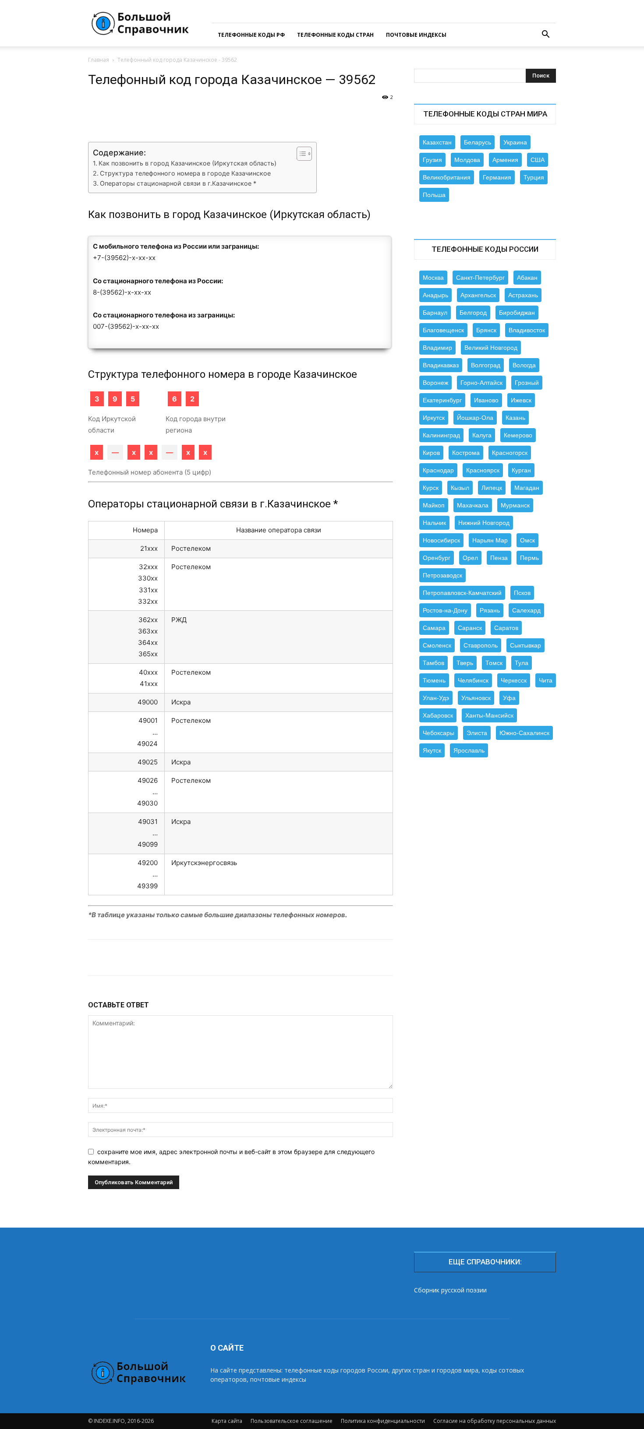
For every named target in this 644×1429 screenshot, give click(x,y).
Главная (98, 59)
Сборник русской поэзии (450, 1290)
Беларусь (477, 142)
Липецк (491, 487)
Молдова (467, 159)
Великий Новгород (490, 347)
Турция (534, 177)
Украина (515, 142)
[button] (545, 35)
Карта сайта (227, 1421)
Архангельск (478, 295)
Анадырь (435, 295)
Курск (431, 487)
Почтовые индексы (416, 35)
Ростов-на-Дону (445, 610)
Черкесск (514, 680)
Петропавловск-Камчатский (462, 592)
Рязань (490, 610)
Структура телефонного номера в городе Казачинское (185, 173)
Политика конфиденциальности (383, 1421)
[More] (373, 117)
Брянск (486, 330)
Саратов (506, 627)
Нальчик (434, 522)
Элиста (477, 732)
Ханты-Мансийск (489, 715)
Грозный (527, 382)
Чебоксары (438, 732)
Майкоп (434, 505)
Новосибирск (441, 540)
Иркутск (434, 417)
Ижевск (521, 400)
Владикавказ (441, 365)
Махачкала (472, 505)
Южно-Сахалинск (524, 732)
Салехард (526, 610)
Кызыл (460, 487)
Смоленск (437, 645)
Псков (522, 592)
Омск (527, 540)
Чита (545, 680)
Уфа (509, 697)
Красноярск (482, 470)
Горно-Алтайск (481, 382)
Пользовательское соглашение (292, 1421)
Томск (493, 662)
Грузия (432, 159)
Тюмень (434, 680)
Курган (521, 470)
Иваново (486, 400)
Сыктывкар (525, 645)
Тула (521, 662)
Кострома (466, 452)
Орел (470, 557)
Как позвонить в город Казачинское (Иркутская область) (187, 163)
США (538, 159)
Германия (497, 177)
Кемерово (518, 435)
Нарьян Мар (490, 540)
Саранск (470, 627)
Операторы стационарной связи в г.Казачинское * (178, 183)
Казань (515, 417)
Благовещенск (443, 330)
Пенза (499, 557)
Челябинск (473, 680)
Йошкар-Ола (475, 417)
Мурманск (515, 505)
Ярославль (469, 750)
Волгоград (485, 365)
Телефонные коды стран (335, 35)
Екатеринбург (442, 400)
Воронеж (435, 382)
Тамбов (433, 662)
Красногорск (509, 452)
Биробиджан (517, 312)
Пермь (529, 557)
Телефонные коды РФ (251, 35)
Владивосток (527, 330)
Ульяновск (476, 697)
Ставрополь (481, 645)
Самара (434, 627)
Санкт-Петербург (480, 277)
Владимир (437, 347)
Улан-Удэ (436, 697)
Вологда (524, 365)
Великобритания (447, 177)
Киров (431, 452)
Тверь (464, 662)
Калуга (482, 435)
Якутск (432, 750)
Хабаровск (438, 715)
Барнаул (435, 312)
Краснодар (438, 470)
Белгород (473, 312)
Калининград (441, 435)
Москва (433, 277)
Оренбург (436, 557)
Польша (434, 194)
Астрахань (523, 295)
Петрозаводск (442, 575)
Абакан (527, 277)
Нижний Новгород (484, 522)
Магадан (526, 487)
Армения (505, 159)
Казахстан (437, 142)
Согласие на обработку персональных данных (494, 1421)
